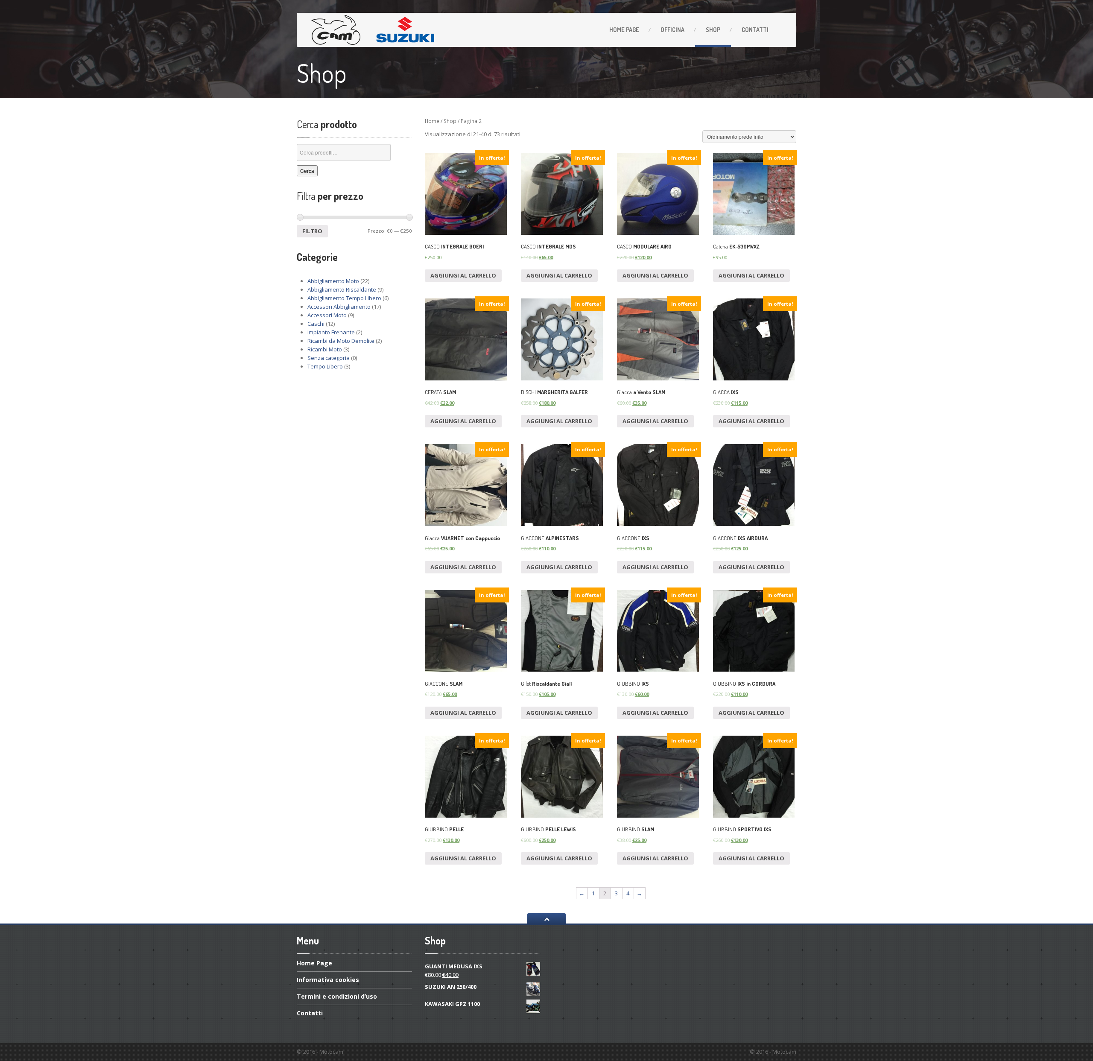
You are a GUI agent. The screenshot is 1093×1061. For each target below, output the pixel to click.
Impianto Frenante (331, 332)
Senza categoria (328, 358)
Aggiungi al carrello (463, 275)
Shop (713, 29)
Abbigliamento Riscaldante (341, 289)
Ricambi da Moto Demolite (340, 341)
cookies (328, 980)
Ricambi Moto (324, 349)
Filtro (312, 231)
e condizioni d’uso (337, 996)
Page (624, 29)
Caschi (315, 323)
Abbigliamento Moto (333, 281)
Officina (672, 29)
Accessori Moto (327, 315)
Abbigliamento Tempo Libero (344, 298)
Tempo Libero (325, 366)
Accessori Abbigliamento (339, 306)
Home (432, 121)
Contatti (755, 29)
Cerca (307, 170)
